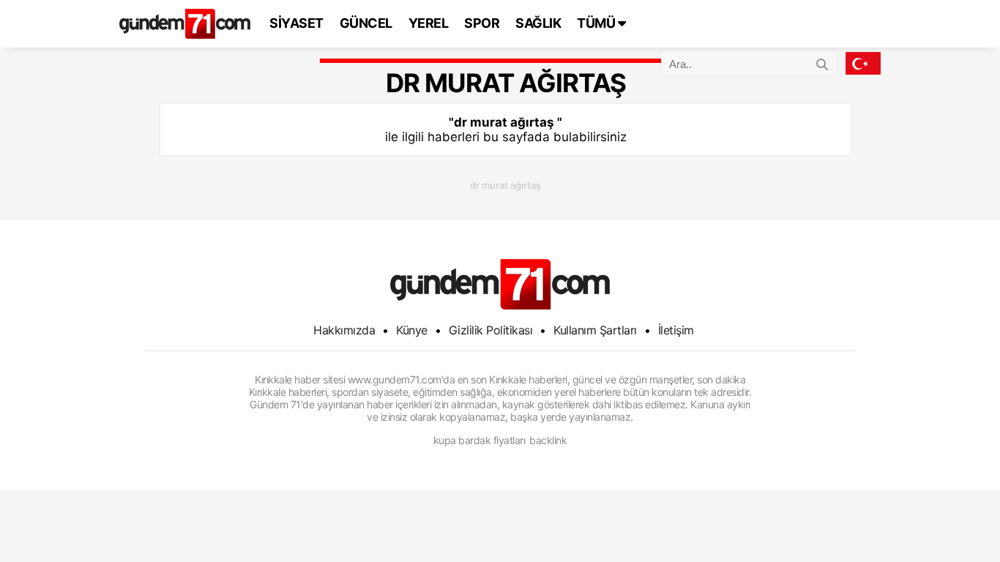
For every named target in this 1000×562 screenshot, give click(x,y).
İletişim (676, 330)
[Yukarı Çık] (959, 521)
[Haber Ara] (822, 62)
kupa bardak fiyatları (479, 440)
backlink (548, 440)
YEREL (428, 23)
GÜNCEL (366, 23)
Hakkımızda (344, 330)
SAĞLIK (538, 23)
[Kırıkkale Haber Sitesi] (500, 284)
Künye (412, 330)
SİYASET (296, 23)
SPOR (481, 23)
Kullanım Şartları (595, 330)
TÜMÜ (597, 23)
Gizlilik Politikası (491, 330)
